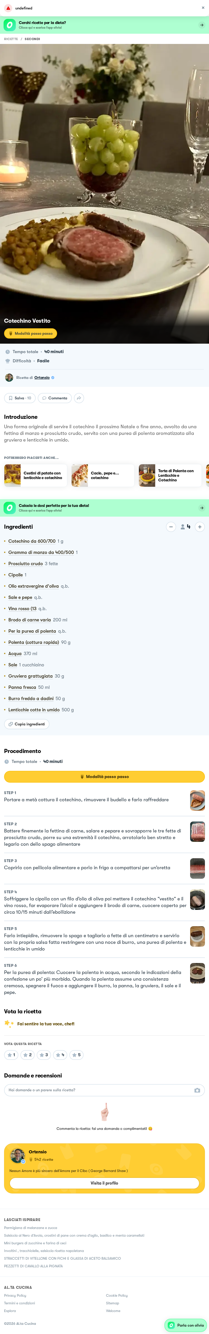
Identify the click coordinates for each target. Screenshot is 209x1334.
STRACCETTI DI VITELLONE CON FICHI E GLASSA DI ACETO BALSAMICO (62, 1258)
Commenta (57, 398)
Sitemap (112, 1303)
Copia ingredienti (30, 724)
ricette (11, 39)
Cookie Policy (117, 1295)
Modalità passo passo (34, 333)
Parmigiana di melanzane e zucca (30, 1228)
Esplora (10, 1311)
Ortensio (42, 377)
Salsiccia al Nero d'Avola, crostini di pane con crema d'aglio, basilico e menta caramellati (74, 1235)
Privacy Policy (15, 1295)
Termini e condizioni (19, 1303)
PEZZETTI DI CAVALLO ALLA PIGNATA (33, 1266)
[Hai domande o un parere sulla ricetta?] (100, 1090)
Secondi (32, 39)
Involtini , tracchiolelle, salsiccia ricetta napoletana (44, 1251)
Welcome (113, 1311)
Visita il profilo (104, 1183)
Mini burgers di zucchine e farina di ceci (35, 1243)
